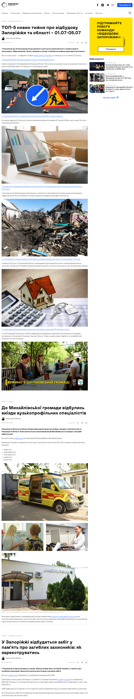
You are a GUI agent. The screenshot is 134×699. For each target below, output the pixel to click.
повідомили (19, 438)
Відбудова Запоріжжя (32, 13)
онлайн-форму (64, 680)
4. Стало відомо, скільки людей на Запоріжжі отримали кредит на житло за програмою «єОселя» (41, 259)
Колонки (89, 13)
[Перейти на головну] (10, 5)
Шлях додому (58, 13)
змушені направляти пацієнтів (64, 617)
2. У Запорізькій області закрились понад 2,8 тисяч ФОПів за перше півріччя (32, 116)
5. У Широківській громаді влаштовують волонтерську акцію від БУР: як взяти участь (36, 329)
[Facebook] (97, 5)
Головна (4, 21)
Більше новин (109, 98)
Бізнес (47, 13)
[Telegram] (107, 5)
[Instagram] (102, 5)
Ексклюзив (15, 13)
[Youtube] (112, 5)
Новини (5, 13)
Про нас (98, 13)
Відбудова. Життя (75, 13)
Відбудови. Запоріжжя (43, 56)
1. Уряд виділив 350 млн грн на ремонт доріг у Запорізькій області (28, 60)
